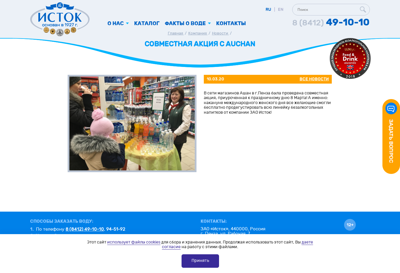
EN (280, 9)
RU (268, 9)
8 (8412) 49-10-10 (85, 229)
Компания (198, 33)
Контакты (231, 23)
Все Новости (314, 79)
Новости (220, 33)
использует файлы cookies (133, 242)
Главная (176, 33)
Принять (200, 260)
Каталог (147, 23)
